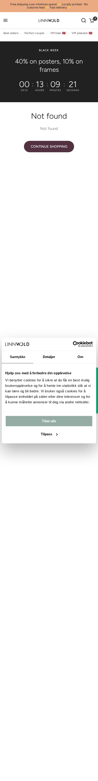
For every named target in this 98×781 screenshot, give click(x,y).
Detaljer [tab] (49, 357)
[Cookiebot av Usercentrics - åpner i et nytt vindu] (73, 344)
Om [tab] (80, 357)
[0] (91, 20)
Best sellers (10, 33)
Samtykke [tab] (18, 357)
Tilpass (46, 434)
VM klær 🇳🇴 (58, 33)
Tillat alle (49, 421)
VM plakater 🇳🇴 (82, 33)
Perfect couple (34, 33)
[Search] (84, 20)
